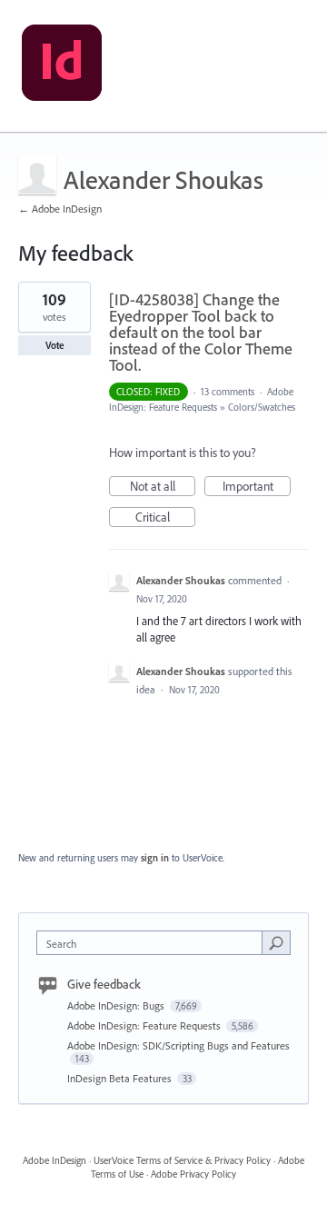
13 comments (227, 391)
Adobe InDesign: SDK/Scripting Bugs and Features (178, 1045)
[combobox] (153, 943)
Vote (54, 345)
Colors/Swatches (261, 407)
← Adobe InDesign (60, 208)
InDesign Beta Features (120, 1078)
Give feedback (104, 984)
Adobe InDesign (54, 1160)
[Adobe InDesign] (61, 66)
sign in (155, 857)
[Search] (276, 942)
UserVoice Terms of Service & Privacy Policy (182, 1160)
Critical (165, 518)
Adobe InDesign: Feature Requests (145, 1025)
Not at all (162, 487)
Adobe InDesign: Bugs (117, 1005)
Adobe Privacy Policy (193, 1174)
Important (257, 487)
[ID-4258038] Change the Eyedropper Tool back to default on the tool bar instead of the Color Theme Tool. (200, 332)
